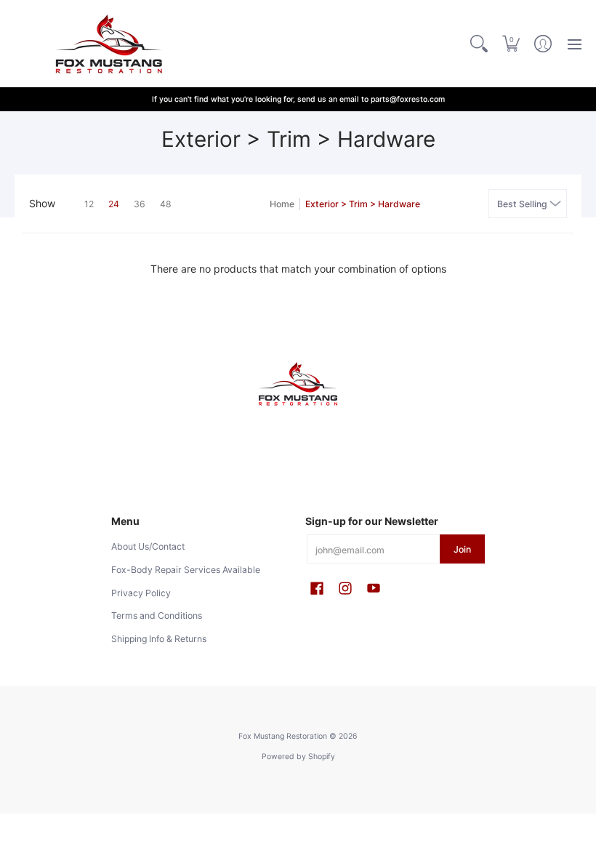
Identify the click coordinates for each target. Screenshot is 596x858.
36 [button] (139, 204)
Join (462, 549)
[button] (511, 43)
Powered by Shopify (298, 756)
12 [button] (89, 204)
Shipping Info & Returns (158, 638)
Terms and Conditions (156, 615)
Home (282, 204)
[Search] (479, 43)
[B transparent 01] (298, 384)
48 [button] (166, 204)
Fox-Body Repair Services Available (185, 569)
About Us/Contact (148, 546)
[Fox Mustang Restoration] (105, 43)
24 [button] (113, 204)
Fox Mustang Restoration (282, 736)
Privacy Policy (141, 593)
